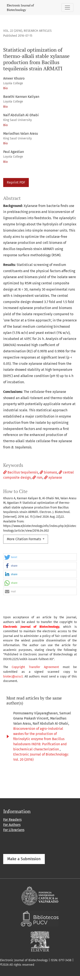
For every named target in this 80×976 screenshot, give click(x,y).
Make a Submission (24, 859)
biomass (50, 472)
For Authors (11, 825)
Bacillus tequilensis (22, 472)
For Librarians (13, 830)
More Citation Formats (24, 539)
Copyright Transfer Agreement (35, 667)
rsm (39, 477)
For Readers (12, 820)
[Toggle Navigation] (67, 7)
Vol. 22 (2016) (12, 31)
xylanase (55, 477)
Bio (5, 88)
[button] (40, 557)
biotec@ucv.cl (13, 676)
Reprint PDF (16, 182)
